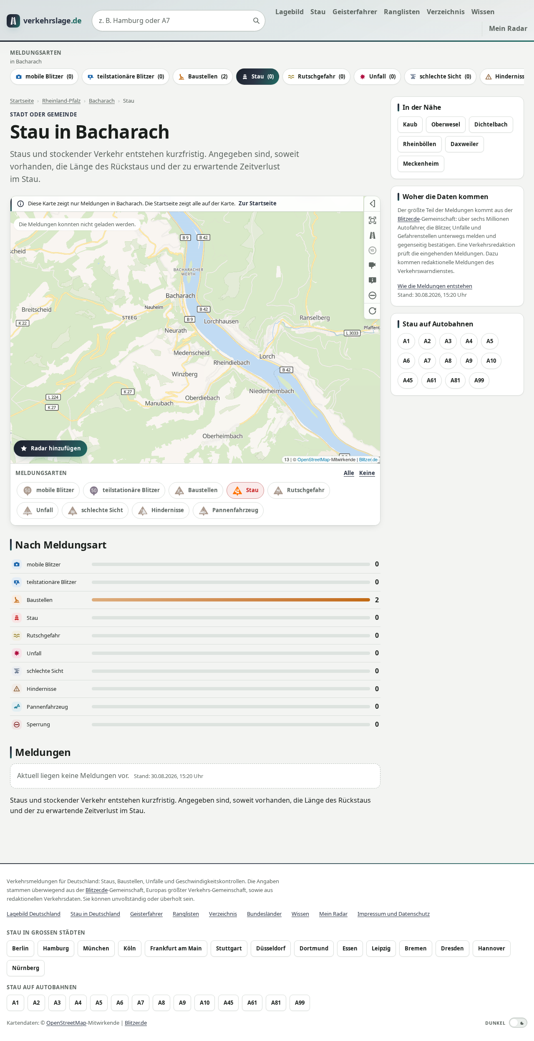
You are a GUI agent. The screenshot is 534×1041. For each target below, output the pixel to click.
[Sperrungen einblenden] (372, 295)
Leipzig (381, 948)
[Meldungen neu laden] (372, 310)
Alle (349, 473)
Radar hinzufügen (56, 448)
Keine (367, 473)
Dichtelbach (491, 124)
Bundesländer (264, 913)
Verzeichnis (446, 11)
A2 (427, 341)
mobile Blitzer (49, 76)
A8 (448, 360)
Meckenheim (421, 163)
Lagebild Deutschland (33, 913)
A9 (469, 360)
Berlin (20, 948)
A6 (406, 360)
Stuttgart (229, 948)
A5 (489, 341)
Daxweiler (465, 144)
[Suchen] (256, 20)
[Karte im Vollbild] (372, 220)
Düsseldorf (270, 948)
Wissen (483, 11)
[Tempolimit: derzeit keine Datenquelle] (372, 250)
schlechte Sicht (445, 76)
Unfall (382, 76)
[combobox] (178, 21)
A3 (448, 341)
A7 (427, 360)
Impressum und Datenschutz (394, 913)
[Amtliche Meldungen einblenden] (372, 280)
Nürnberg (25, 968)
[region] (195, 329)
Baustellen (207, 76)
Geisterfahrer (354, 11)
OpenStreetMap (313, 459)
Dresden (452, 948)
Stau (318, 11)
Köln (129, 948)
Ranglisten (402, 11)
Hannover (491, 948)
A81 (455, 380)
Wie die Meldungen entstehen (435, 286)
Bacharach (102, 100)
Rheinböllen (419, 144)
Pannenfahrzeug (235, 510)
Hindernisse (167, 510)
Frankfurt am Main (176, 948)
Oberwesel (445, 124)
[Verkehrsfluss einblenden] (372, 235)
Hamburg (56, 948)
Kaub (410, 124)
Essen (350, 948)
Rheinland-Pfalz (61, 100)
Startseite (22, 100)
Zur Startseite (258, 203)
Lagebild (289, 11)
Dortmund (314, 948)
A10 (491, 360)
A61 (431, 380)
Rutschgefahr (321, 76)
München (96, 948)
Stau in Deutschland (95, 913)
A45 (408, 380)
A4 (469, 341)
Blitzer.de (368, 459)
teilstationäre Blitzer (130, 76)
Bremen (416, 948)
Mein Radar (508, 28)
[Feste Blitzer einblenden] (372, 265)
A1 (406, 341)
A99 (479, 380)
